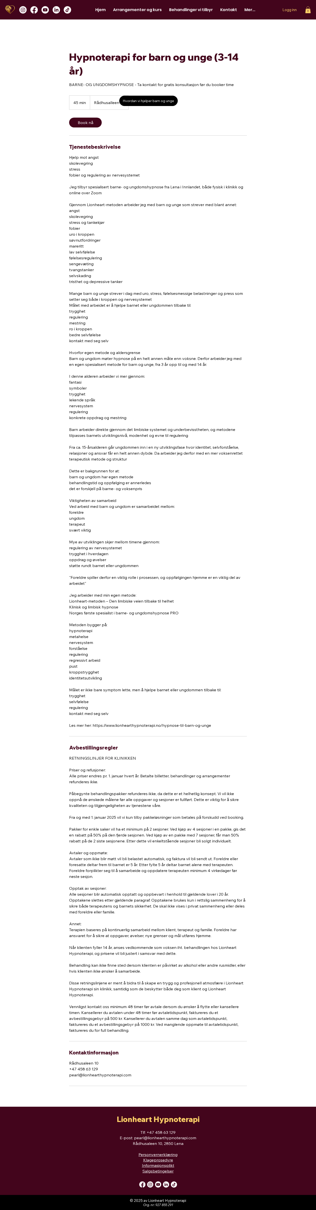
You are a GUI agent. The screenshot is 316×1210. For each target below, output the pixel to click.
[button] (308, 9)
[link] (85, 122)
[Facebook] (34, 10)
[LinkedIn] (56, 10)
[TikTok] (67, 10)
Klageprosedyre (158, 1159)
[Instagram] (23, 10)
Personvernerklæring (158, 1154)
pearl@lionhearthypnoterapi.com (165, 1137)
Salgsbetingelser (158, 1171)
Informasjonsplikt (158, 1165)
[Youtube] (45, 10)
